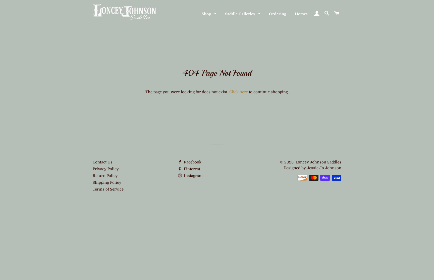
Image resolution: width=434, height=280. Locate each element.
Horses (301, 14)
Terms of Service (108, 189)
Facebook (192, 162)
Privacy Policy (106, 169)
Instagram (193, 175)
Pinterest (191, 169)
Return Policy (105, 175)
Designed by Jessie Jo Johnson (312, 168)
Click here (238, 92)
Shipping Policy (107, 182)
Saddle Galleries (240, 14)
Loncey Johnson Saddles (318, 162)
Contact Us (103, 162)
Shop (207, 14)
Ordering (277, 14)
